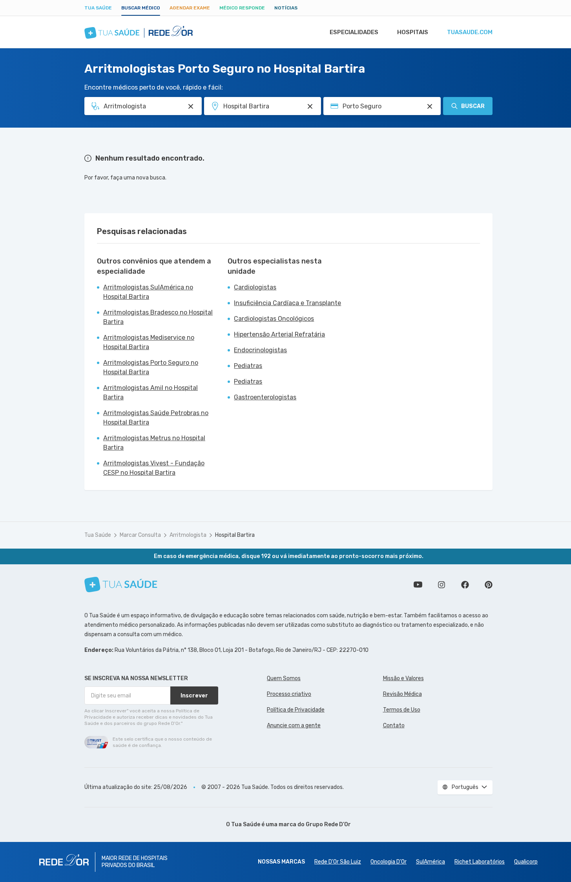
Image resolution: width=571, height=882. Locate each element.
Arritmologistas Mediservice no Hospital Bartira (148, 342)
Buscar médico (140, 8)
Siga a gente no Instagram (441, 585)
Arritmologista (188, 535)
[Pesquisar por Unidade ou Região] (310, 106)
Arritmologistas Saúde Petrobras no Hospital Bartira (155, 417)
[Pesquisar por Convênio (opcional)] (429, 106)
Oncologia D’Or (388, 861)
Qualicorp (526, 861)
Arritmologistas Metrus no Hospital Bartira (154, 442)
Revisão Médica (402, 694)
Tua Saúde (98, 8)
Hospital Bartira (235, 535)
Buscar (473, 106)
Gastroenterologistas (265, 397)
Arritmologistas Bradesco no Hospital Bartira (158, 317)
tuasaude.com (470, 32)
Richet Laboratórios (479, 861)
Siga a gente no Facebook (465, 585)
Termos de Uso (401, 709)
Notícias (285, 8)
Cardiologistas (255, 287)
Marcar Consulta (140, 535)
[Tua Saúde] (120, 584)
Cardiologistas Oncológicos (274, 318)
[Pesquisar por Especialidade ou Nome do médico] (190, 106)
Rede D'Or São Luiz (337, 861)
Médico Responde (242, 8)
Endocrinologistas (260, 350)
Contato (394, 725)
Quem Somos (284, 678)
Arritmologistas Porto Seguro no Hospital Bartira (150, 367)
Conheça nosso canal (418, 585)
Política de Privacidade (296, 709)
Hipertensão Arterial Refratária (279, 334)
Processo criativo (289, 694)
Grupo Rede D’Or (328, 824)
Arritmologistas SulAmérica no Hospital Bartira (148, 292)
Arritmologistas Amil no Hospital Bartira (150, 392)
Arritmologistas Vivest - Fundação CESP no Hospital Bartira (153, 467)
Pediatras (248, 366)
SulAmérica (430, 861)
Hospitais (412, 32)
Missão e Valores (403, 678)
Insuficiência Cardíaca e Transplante (287, 303)
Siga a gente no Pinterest (489, 585)
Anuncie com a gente (294, 725)
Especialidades (354, 32)
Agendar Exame (190, 8)
